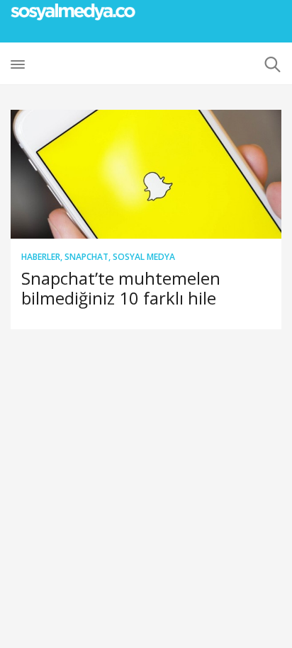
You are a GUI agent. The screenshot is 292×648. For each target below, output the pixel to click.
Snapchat (86, 257)
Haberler (40, 257)
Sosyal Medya (144, 257)
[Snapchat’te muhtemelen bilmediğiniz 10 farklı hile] (146, 174)
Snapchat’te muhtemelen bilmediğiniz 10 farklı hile (120, 287)
